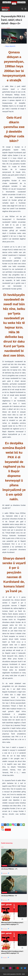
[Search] (22, 8)
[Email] (23, 825)
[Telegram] (16, 825)
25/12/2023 (4, 928)
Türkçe (23, 2)
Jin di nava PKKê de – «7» (9, 869)
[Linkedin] (8, 825)
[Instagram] (13, 825)
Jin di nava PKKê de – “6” (9, 895)
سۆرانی (4, 2)
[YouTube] (18, 968)
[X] (5, 825)
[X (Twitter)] (7, 968)
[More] (2, 827)
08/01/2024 (4, 900)
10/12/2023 (4, 957)
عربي (19, 2)
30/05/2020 (3, 28)
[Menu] (25, 9)
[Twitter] (21, 825)
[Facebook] (2, 825)
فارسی (14, 3)
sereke (8, 830)
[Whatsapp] (10, 825)
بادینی (9, 2)
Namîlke (8, 28)
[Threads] (18, 825)
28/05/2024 (4, 873)
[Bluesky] (25, 968)
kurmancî (14, 2)
